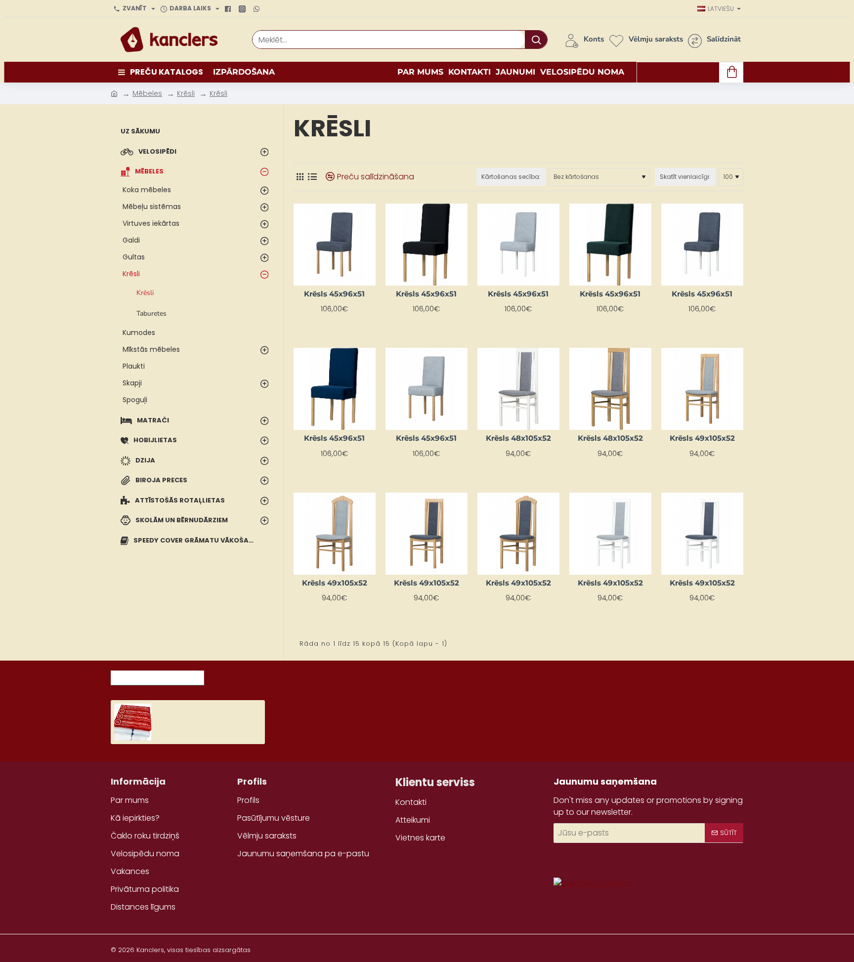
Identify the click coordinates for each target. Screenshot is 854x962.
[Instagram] (243, 9)
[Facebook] (229, 9)
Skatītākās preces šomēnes (271, 674)
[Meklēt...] (536, 39)
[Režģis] (300, 176)
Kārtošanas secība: (511, 176)
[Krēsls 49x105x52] (702, 389)
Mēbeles (147, 93)
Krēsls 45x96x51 (334, 293)
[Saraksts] (312, 176)
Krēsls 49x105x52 (702, 438)
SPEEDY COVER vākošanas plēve (210, 708)
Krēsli (186, 93)
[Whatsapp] (258, 9)
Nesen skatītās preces (157, 674)
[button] (164, 731)
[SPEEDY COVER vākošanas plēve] (132, 722)
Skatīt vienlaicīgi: (685, 176)
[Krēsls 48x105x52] (518, 389)
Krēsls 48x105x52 (518, 438)
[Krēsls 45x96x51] (335, 245)
